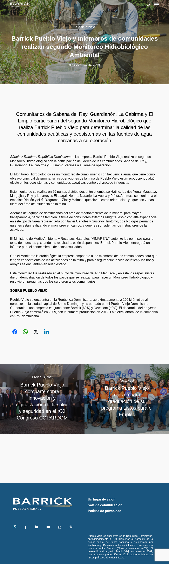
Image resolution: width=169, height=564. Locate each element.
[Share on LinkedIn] (46, 331)
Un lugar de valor (101, 499)
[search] (148, 4)
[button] (156, 4)
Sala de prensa (84, 27)
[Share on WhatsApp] (25, 331)
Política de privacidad (104, 511)
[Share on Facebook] (15, 331)
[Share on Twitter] (36, 331)
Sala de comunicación (105, 505)
